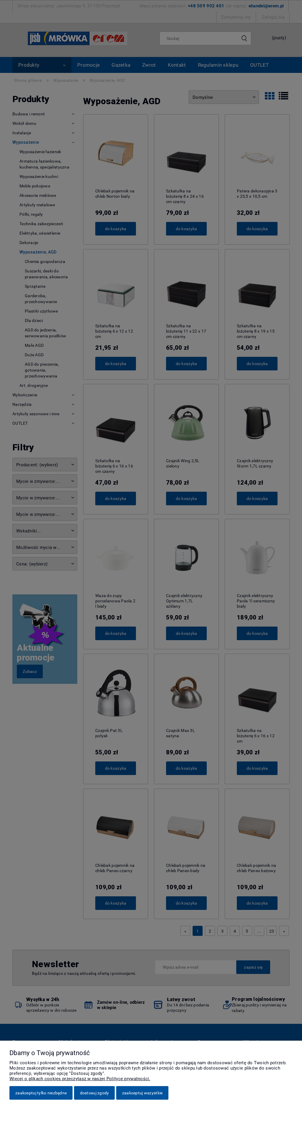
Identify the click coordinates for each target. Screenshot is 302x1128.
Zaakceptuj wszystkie (142, 1093)
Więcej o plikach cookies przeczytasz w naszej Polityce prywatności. (79, 1078)
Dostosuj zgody (94, 1093)
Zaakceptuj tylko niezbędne (41, 1093)
